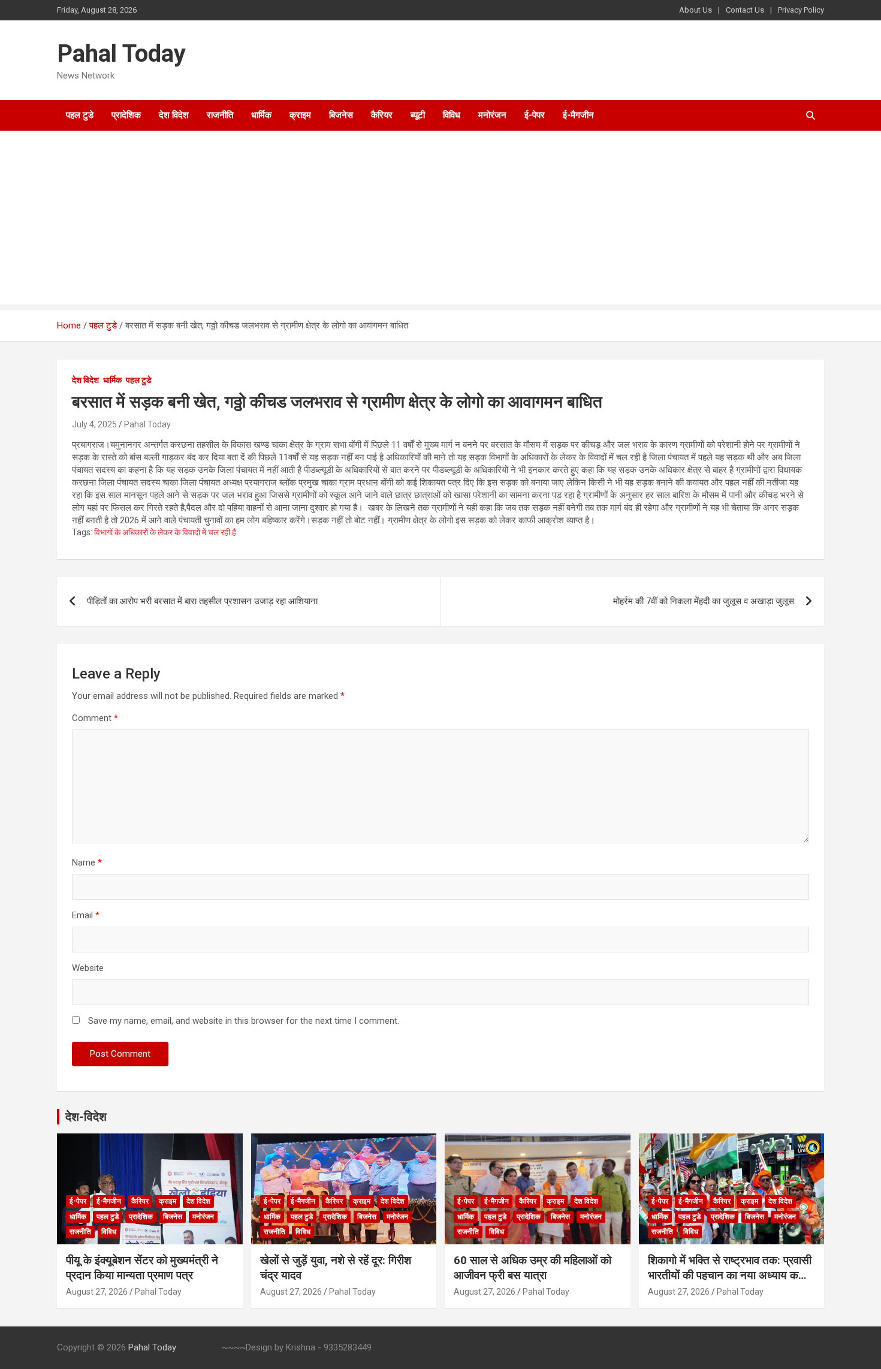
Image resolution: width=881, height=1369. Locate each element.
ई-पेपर (534, 115)
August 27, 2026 (97, 1291)
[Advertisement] (440, 220)
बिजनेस (341, 115)
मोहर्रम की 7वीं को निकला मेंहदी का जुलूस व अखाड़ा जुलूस (703, 601)
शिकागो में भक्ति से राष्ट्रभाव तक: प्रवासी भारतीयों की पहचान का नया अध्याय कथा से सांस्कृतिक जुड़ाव (729, 1274)
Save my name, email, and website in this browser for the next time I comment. (243, 1020)
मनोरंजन (492, 115)
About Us (695, 9)
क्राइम (300, 115)
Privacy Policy (801, 9)
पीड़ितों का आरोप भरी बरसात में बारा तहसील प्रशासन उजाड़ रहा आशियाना (202, 601)
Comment (95, 718)
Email (85, 915)
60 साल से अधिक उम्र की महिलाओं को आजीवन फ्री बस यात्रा (532, 1267)
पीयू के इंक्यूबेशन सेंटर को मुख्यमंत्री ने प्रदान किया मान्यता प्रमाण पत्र (142, 1267)
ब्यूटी (418, 115)
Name (87, 862)
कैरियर (382, 115)
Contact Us (745, 9)
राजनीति (220, 115)
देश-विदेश (86, 1116)
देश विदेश (174, 115)
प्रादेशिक (126, 115)
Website (88, 968)
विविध (451, 115)
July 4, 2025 (94, 424)
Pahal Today (121, 54)
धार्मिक (261, 115)
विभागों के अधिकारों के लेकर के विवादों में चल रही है (165, 532)
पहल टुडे (79, 115)
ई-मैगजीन (578, 115)
